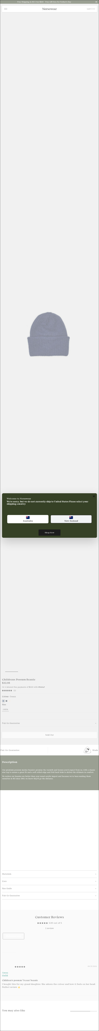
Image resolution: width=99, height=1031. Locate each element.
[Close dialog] (94, 496)
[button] (27, 519)
